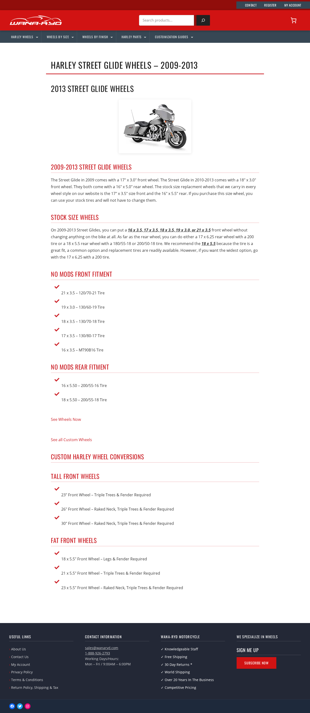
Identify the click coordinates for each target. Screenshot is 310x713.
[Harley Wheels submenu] (37, 37)
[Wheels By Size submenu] (72, 37)
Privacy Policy (22, 672)
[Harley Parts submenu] (145, 37)
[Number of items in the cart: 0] (293, 20)
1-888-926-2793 (97, 653)
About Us (18, 649)
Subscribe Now (256, 662)
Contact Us (20, 656)
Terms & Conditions (27, 679)
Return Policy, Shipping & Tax (34, 687)
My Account (20, 664)
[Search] (203, 20)
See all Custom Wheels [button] (71, 439)
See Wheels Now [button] (66, 419)
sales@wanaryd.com (101, 648)
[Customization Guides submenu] (192, 37)
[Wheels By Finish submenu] (111, 37)
